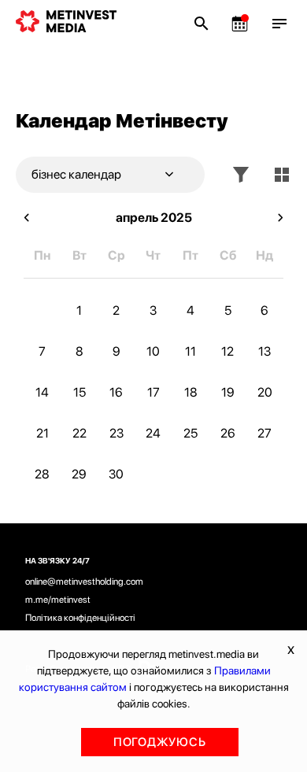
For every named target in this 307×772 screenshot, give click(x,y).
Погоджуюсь (159, 742)
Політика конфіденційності (80, 617)
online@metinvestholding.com (84, 581)
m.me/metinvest (58, 599)
